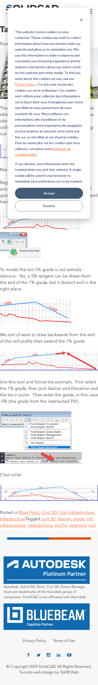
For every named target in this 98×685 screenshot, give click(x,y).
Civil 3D (49, 513)
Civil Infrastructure (76, 513)
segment (77, 525)
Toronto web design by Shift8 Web (49, 673)
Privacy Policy (25, 84)
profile (60, 525)
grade (78, 519)
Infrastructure (12, 519)
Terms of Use (64, 641)
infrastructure (12, 525)
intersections (40, 525)
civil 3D (48, 519)
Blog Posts (29, 513)
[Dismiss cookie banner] (81, 20)
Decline (49, 206)
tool (92, 525)
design (64, 519)
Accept (49, 193)
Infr (90, 519)
